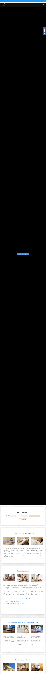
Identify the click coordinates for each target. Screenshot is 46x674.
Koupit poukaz (23, 519)
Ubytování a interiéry (23, 660)
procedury (34, 622)
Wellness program (23, 571)
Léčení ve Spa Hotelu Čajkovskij (23, 534)
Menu (43, 5)
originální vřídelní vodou (22, 551)
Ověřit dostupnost (34, 515)
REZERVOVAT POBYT (23, 254)
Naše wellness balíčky (23, 598)
